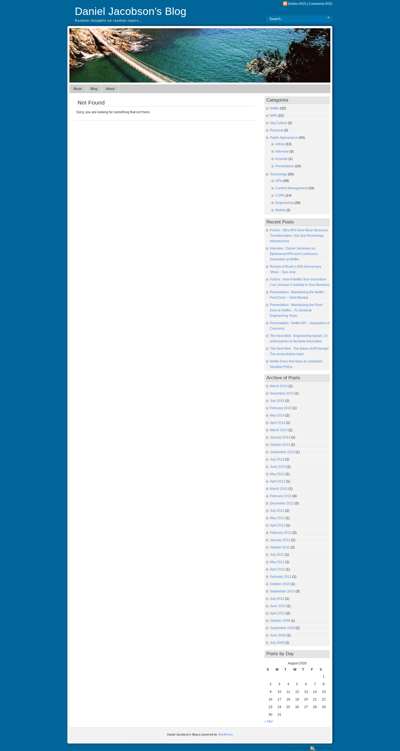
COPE (280, 195)
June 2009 (278, 635)
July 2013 (277, 459)
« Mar (268, 721)
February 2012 (281, 533)
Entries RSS (297, 4)
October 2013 (280, 445)
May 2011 (277, 562)
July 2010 (277, 599)
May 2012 (277, 518)
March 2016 (279, 386)
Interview (282, 151)
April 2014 (277, 423)
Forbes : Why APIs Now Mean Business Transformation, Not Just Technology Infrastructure (299, 235)
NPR (273, 116)
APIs (278, 181)
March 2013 (279, 489)
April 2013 (277, 481)
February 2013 (281, 496)
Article (280, 144)
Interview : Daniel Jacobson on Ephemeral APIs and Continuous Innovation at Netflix (294, 254)
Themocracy (323, 748)
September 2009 (282, 628)
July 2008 (277, 643)
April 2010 (277, 613)
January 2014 (280, 437)
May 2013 (277, 474)
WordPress (225, 734)
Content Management (291, 188)
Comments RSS (320, 4)
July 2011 (277, 555)
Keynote (281, 159)
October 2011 (280, 547)
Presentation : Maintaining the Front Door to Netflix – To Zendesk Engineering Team (296, 310)
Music (77, 89)
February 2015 (281, 408)
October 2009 (280, 621)
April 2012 (277, 525)
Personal (276, 130)
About (110, 89)
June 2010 (278, 606)
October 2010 (280, 584)
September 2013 (282, 452)
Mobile (280, 210)
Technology (278, 174)
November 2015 (282, 393)
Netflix (274, 108)
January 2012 (280, 540)
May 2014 (277, 415)
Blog (94, 89)
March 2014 (279, 430)
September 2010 (282, 591)
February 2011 (280, 577)
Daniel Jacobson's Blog (130, 11)
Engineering (284, 203)
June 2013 (278, 467)
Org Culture (278, 123)
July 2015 (277, 401)
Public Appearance (284, 138)
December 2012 (282, 503)
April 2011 (277, 569)
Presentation (284, 166)
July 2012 (277, 511)
